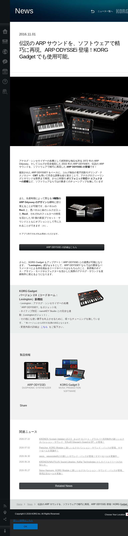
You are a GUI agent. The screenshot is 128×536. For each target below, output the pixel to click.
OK (25, 526)
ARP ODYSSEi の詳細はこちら (61, 247)
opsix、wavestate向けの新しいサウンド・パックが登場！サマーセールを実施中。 (79, 456)
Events (6, 72)
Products (6, 42)
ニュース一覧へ (105, 11)
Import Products (6, 52)
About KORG (6, 531)
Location (6, 512)
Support (6, 82)
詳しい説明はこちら (23, 520)
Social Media (6, 519)
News (6, 506)
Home (6, 32)
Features (6, 62)
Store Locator (6, 92)
